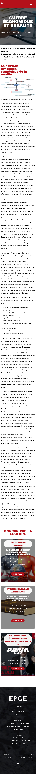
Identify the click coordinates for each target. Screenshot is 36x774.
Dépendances (18, 738)
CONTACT (18, 715)
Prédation (18, 735)
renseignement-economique (18, 726)
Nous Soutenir (18, 712)
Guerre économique (16, 589)
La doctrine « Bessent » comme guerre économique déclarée (18, 552)
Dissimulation (18, 729)
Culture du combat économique (18, 741)
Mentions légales (27, 757)
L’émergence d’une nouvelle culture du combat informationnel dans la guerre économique (18, 653)
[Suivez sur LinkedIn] (2, 3)
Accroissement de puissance (18, 723)
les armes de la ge (18, 744)
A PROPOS (18, 706)
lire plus (18, 574)
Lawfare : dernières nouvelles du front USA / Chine (18, 598)
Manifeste (18, 709)
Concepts (14, 542)
